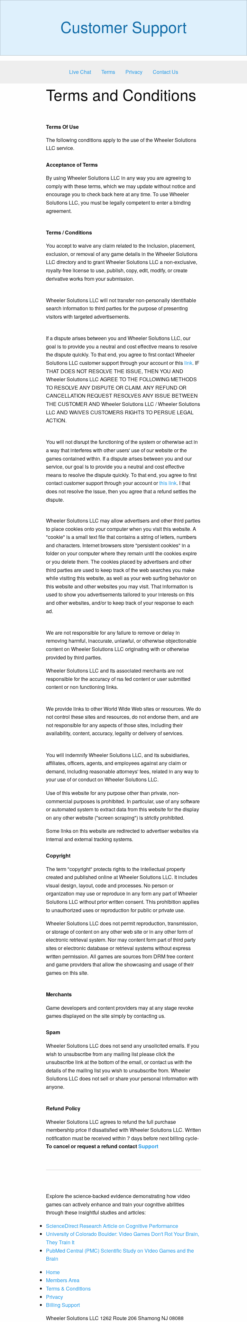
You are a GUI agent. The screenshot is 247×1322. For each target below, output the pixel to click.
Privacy (133, 71)
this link (168, 483)
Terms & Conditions (68, 1288)
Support (148, 1146)
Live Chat (80, 71)
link (188, 362)
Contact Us (165, 71)
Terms (108, 71)
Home (53, 1272)
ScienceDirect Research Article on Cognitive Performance (112, 1225)
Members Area (62, 1280)
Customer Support (123, 26)
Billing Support (63, 1305)
